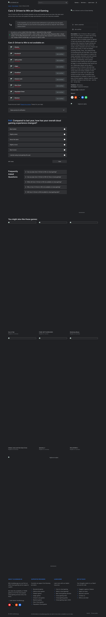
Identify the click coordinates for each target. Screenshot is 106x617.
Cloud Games (15, 6)
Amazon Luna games (39, 598)
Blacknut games (37, 600)
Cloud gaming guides (62, 598)
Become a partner (84, 593)
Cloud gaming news (61, 595)
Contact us (82, 595)
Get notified (60, 48)
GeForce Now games (39, 591)
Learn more (91, 2)
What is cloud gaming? (62, 591)
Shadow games (37, 593)
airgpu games (37, 595)
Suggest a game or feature (86, 589)
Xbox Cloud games (38, 602)
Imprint (88, 613)
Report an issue (83, 591)
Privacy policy (94, 613)
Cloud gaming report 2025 (63, 600)
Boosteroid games (38, 589)
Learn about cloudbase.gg (17, 600)
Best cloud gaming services (63, 593)
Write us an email (83, 598)
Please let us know (26, 104)
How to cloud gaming (62, 589)
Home (9, 6)
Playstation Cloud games (40, 604)
